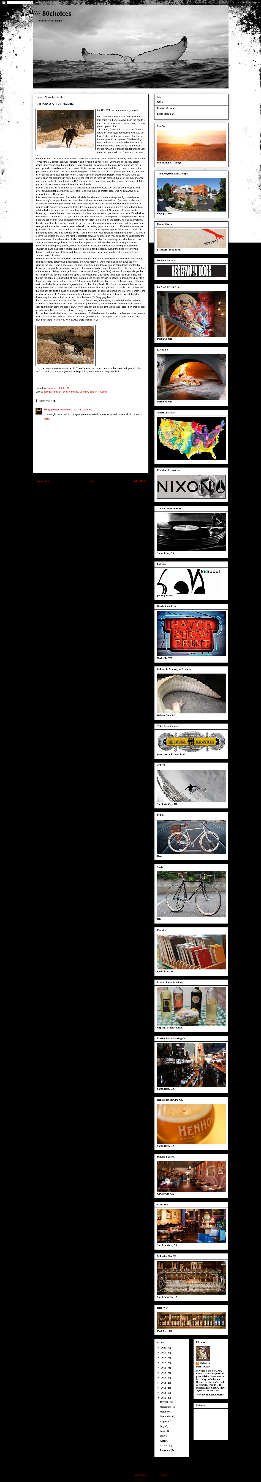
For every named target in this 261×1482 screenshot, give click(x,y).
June (163, 1431)
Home (91, 481)
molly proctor (51, 409)
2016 (164, 1367)
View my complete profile (210, 1394)
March (164, 1445)
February (165, 1450)
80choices (205, 1363)
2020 (164, 1347)
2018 (164, 1357)
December (165, 1402)
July (162, 1426)
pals (92, 391)
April (163, 1440)
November (166, 1407)
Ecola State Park (166, 114)
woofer (103, 391)
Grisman (84, 391)
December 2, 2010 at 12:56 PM (76, 409)
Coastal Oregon (165, 108)
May (162, 1435)
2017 (164, 1362)
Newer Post (43, 481)
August (164, 1421)
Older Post (139, 481)
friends (74, 391)
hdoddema (140, 1475)
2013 (164, 1382)
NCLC (160, 102)
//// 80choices (52, 13)
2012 (164, 1387)
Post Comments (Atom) (98, 492)
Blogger (164, 1475)
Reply (47, 419)
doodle (66, 391)
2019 (164, 1352)
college (47, 391)
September (166, 1416)
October (164, 1411)
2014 (164, 1377)
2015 (164, 1372)
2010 (164, 1398)
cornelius (57, 391)
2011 (164, 1392)
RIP (97, 391)
